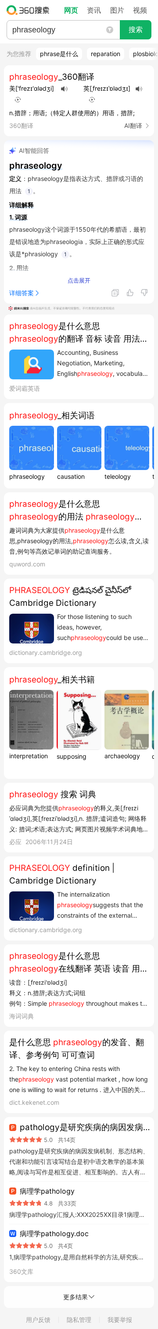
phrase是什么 (59, 53)
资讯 (94, 10)
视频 (140, 10)
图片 (117, 10)
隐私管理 (79, 1319)
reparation (105, 53)
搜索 (136, 29)
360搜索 (30, 10)
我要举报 (120, 1319)
